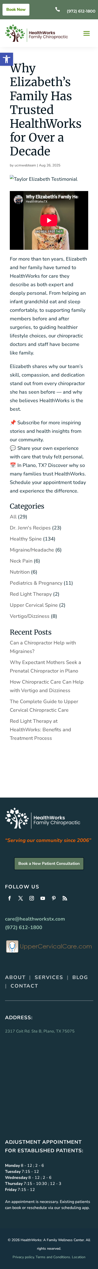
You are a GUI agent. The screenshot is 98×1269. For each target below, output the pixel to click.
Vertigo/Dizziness (30, 616)
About (15, 977)
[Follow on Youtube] (42, 898)
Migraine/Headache (32, 550)
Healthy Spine (26, 538)
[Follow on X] (20, 898)
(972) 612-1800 (81, 11)
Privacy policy (23, 1257)
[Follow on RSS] (64, 898)
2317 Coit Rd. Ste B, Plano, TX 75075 (40, 1031)
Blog (80, 977)
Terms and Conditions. (53, 1257)
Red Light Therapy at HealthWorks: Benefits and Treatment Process (40, 730)
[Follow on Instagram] (31, 898)
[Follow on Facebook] (9, 898)
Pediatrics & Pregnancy (36, 583)
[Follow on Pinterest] (53, 898)
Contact (24, 986)
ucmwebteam (25, 165)
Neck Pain (21, 561)
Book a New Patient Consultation (49, 863)
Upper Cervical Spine (34, 605)
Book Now (16, 9)
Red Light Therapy (31, 594)
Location (78, 1257)
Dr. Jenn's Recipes (30, 527)
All (13, 516)
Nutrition (20, 572)
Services (49, 977)
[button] (6, 59)
